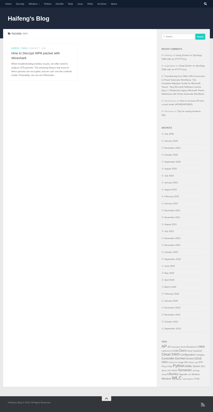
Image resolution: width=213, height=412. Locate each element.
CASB (175, 351)
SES (203, 366)
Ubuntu (172, 374)
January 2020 (171, 301)
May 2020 (169, 273)
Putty (169, 366)
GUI (175, 362)
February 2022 (171, 196)
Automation (176, 347)
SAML (188, 366)
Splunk (164, 370)
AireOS (15, 48)
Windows (196, 374)
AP (164, 346)
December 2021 (172, 210)
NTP (200, 362)
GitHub (171, 362)
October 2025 (171, 155)
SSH (169, 370)
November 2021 (172, 217)
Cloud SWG (171, 354)
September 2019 (172, 328)
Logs (196, 362)
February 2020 (171, 294)
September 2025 (172, 162)
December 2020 (172, 238)
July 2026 (169, 134)
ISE (186, 362)
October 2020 (171, 252)
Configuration (187, 354)
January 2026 (171, 141)
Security (20, 3)
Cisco (182, 350)
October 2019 (171, 321)
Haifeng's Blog (28, 18)
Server (196, 366)
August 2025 (170, 168)
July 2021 (169, 231)
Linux (80, 3)
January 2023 (171, 182)
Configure (200, 355)
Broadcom (191, 347)
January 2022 (171, 203)
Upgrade (183, 374)
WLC (177, 377)
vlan (189, 374)
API (169, 347)
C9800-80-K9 (167, 351)
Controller (168, 358)
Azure (183, 347)
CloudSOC (197, 351)
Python (47, 3)
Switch (174, 370)
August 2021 (170, 224)
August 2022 (170, 189)
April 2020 (169, 280)
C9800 (201, 346)
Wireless (33, 3)
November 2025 (172, 148)
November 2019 (172, 314)
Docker (190, 358)
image (181, 362)
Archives (101, 3)
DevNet (59, 3)
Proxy (164, 366)
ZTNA (196, 379)
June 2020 (169, 266)
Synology (196, 370)
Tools (70, 3)
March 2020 (170, 287)
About (114, 3)
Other (90, 3)
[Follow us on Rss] (203, 404)
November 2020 (172, 245)
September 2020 (172, 259)
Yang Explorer (187, 379)
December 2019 (172, 307)
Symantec (185, 370)
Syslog (164, 374)
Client (189, 351)
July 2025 (169, 175)
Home (8, 3)
